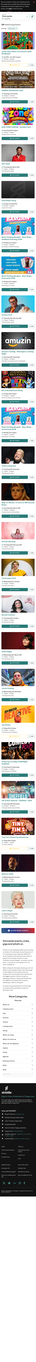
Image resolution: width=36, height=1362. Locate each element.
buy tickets (15, 101)
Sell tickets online (23, 1165)
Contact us (21, 1155)
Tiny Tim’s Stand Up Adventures (15, 837)
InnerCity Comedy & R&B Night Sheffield (15, 762)
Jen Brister (6, 725)
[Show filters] (32, 16)
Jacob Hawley (8, 688)
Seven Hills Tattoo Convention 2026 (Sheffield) (16, 52)
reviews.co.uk (20, 1114)
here (10, 8)
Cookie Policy (5, 1157)
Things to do (29, 1096)
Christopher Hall (9, 578)
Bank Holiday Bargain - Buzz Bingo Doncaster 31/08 (16, 277)
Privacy (3, 1153)
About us (20, 1146)
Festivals (18, 1096)
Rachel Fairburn (8, 615)
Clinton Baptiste (9, 466)
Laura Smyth (7, 910)
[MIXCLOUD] (14, 1183)
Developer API (5, 1168)
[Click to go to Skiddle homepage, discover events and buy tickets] (6, 1090)
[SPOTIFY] (9, 1183)
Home (3, 1146)
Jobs (19, 1158)
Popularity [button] (11, 28)
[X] (4, 1183)
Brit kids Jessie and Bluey (12, 390)
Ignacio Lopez (7, 874)
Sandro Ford (7, 315)
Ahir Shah (6, 164)
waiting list (16, 65)
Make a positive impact (22, 1138)
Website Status (5, 1165)
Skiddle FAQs (22, 1168)
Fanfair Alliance (18, 1131)
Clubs (9, 1096)
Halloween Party (9, 200)
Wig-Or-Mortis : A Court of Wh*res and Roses (18, 503)
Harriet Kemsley (8, 541)
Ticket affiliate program (8, 1171)
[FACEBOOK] (24, 1183)
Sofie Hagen (7, 651)
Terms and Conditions (7, 1150)
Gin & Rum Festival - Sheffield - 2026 (17, 800)
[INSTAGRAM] (19, 1183)
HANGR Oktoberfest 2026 (12, 90)
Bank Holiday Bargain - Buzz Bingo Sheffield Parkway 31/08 (16, 238)
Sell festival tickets (23, 1171)
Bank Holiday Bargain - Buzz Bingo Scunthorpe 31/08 (16, 428)
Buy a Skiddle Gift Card (25, 1175)
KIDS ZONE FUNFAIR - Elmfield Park (16, 127)
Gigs (3, 1096)
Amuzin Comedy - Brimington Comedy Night (18, 352)
